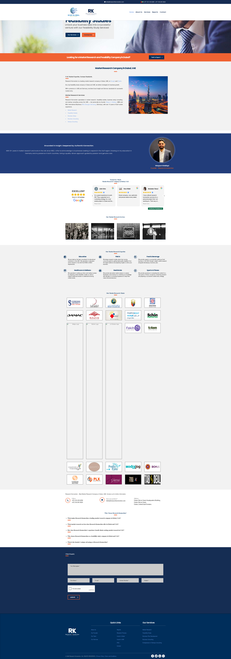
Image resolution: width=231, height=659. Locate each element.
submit (72, 597)
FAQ (118, 643)
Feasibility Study (147, 633)
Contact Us (88, 35)
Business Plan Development (150, 636)
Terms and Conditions (110, 656)
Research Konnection (166, 168)
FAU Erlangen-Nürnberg (89, 104)
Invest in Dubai (121, 636)
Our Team (93, 636)
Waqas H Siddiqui (111, 102)
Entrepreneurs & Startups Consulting (152, 643)
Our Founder (94, 633)
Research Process (122, 633)
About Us (139, 12)
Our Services (72, 35)
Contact (163, 12)
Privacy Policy (100, 656)
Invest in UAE (120, 639)
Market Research (147, 630)
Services (147, 12)
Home (131, 12)
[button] (164, 195)
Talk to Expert (156, 57)
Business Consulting (148, 639)
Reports (155, 12)
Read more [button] (122, 203)
